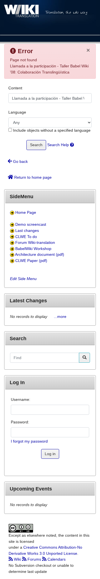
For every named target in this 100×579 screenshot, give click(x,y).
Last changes (27, 230)
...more (60, 316)
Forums (34, 559)
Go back (20, 161)
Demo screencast (30, 224)
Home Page (25, 212)
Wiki (17, 559)
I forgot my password (29, 441)
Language (17, 112)
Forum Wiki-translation (35, 242)
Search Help (58, 145)
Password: (20, 422)
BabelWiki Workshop (33, 248)
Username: (20, 399)
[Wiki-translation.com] (50, 17)
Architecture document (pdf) (39, 254)
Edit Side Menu (23, 278)
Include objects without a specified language (51, 130)
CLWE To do (26, 236)
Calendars (56, 559)
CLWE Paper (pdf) (31, 260)
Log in (50, 454)
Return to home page (32, 177)
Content (15, 88)
